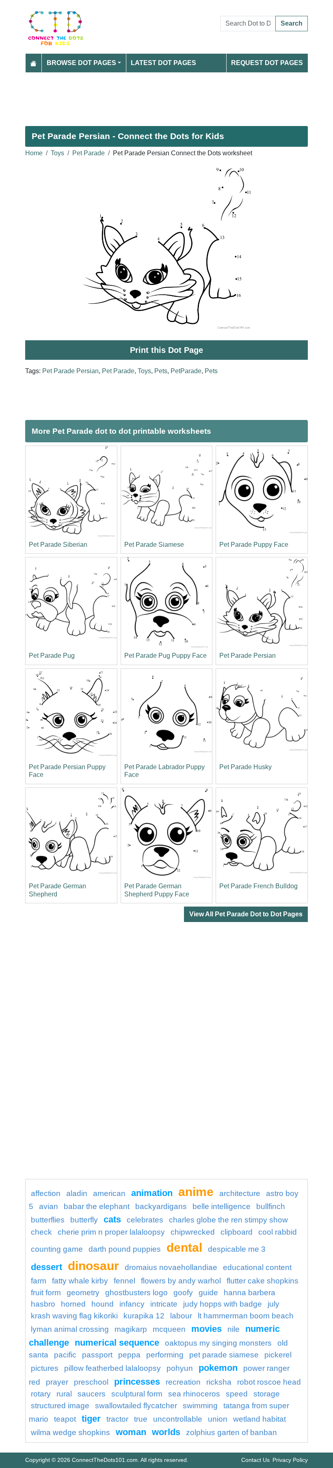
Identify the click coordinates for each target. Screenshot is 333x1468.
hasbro (43, 1304)
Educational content (257, 1267)
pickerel (278, 1355)
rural (64, 1394)
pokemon (218, 1368)
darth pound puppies (125, 1249)
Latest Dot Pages (163, 62)
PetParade (186, 371)
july (273, 1304)
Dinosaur (93, 1265)
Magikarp (131, 1329)
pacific (65, 1355)
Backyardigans (161, 1206)
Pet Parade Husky (245, 766)
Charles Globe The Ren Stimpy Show (228, 1220)
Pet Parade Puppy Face (253, 544)
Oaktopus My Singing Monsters (218, 1343)
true (140, 1419)
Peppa (129, 1355)
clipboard (237, 1232)
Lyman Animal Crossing (70, 1329)
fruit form (46, 1292)
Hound (102, 1304)
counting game (57, 1249)
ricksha (218, 1382)
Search (292, 23)
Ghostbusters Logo (136, 1292)
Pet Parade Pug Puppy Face (165, 655)
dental (184, 1247)
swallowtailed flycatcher (136, 1405)
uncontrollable (177, 1419)
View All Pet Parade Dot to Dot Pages (246, 914)
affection (46, 1193)
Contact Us (255, 1460)
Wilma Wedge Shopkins (70, 1432)
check (41, 1232)
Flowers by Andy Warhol (181, 1281)
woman (131, 1432)
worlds (166, 1432)
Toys (57, 153)
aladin (76, 1193)
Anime (196, 1191)
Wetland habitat (259, 1419)
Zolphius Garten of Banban (231, 1432)
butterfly (84, 1220)
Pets (160, 371)
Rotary (41, 1394)
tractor (117, 1419)
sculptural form (136, 1394)
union (217, 1419)
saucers (92, 1394)
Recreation (183, 1382)
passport (97, 1355)
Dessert (46, 1267)
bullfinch (270, 1206)
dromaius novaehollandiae (171, 1267)
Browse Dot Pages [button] (81, 62)
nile (233, 1329)
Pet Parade (88, 153)
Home (34, 153)
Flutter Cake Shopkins (262, 1281)
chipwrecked (193, 1232)
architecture (239, 1193)
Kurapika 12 (143, 1315)
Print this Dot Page (166, 350)
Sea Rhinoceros (194, 1394)
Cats (112, 1219)
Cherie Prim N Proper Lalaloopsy (111, 1232)
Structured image (60, 1405)
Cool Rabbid (277, 1232)
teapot (65, 1419)
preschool (91, 1382)
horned (73, 1304)
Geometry (83, 1292)
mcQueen (169, 1329)
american (109, 1193)
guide (208, 1292)
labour (181, 1315)
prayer (57, 1382)
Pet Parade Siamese (154, 544)
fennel (124, 1281)
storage (266, 1394)
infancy (132, 1304)
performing (165, 1355)
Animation (152, 1193)
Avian (48, 1206)
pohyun (179, 1368)
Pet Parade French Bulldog (258, 886)
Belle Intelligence (221, 1206)
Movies (206, 1329)
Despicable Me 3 (237, 1249)
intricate (163, 1304)
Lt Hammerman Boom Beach (246, 1315)
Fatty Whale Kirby (80, 1281)
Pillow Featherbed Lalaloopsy (112, 1368)
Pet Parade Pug (52, 655)
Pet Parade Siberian (58, 544)
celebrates (145, 1220)
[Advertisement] (166, 96)
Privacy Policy (290, 1460)
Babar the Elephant (97, 1206)
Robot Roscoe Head (269, 1382)
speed (237, 1394)
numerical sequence (117, 1343)
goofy (183, 1292)
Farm (38, 1281)
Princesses (137, 1382)
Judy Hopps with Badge (222, 1304)
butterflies (48, 1220)
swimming (200, 1405)
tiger (91, 1419)
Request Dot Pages (267, 62)
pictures (44, 1368)
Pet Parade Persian (70, 371)
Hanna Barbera (249, 1292)
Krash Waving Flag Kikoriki (74, 1315)
